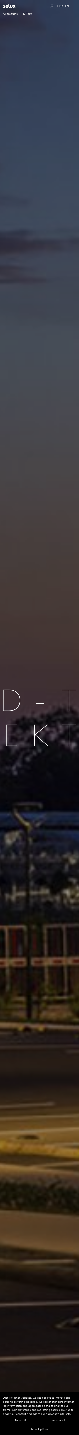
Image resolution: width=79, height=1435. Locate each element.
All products (10, 13)
